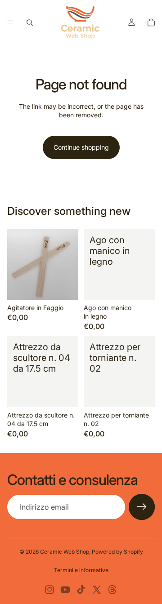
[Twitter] (96, 589)
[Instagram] (49, 589)
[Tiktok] (81, 589)
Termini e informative (81, 570)
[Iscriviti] (142, 507)
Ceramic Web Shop (64, 551)
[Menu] (10, 22)
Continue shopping (81, 147)
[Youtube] (65, 589)
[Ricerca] (30, 22)
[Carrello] (151, 22)
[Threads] (112, 589)
